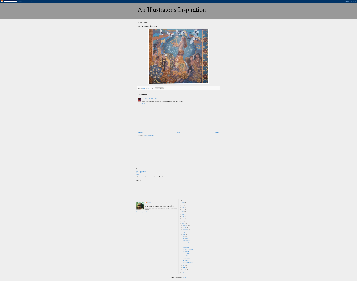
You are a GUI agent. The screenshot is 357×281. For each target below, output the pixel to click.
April (184, 267)
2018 (183, 207)
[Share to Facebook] (161, 88)
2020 (183, 202)
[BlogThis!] (157, 88)
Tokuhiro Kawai (186, 240)
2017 (183, 209)
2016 (183, 211)
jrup (143, 99)
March (184, 269)
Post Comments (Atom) (149, 135)
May (184, 265)
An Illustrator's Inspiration (172, 9)
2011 (183, 223)
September (185, 229)
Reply (143, 103)
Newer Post (140, 132)
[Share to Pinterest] (163, 88)
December (185, 225)
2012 (183, 221)
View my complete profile (142, 211)
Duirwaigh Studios (140, 173)
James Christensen (187, 256)
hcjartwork (174, 176)
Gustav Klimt (186, 251)
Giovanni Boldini (186, 253)
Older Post (216, 132)
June (184, 236)
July (184, 234)
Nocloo (137, 174)
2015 (183, 214)
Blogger (184, 277)
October (185, 227)
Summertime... (186, 238)
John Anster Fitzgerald (188, 262)
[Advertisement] (150, 153)
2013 (183, 218)
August (184, 232)
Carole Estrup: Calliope (188, 249)
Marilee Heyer (186, 260)
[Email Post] (152, 88)
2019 (183, 205)
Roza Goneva (186, 247)
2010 (183, 272)
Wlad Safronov (186, 245)
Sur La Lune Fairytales (141, 171)
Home (178, 132)
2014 (183, 216)
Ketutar (149, 202)
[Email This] (155, 88)
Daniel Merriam (186, 258)
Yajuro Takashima (187, 243)
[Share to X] (159, 88)
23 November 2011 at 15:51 (151, 98)
